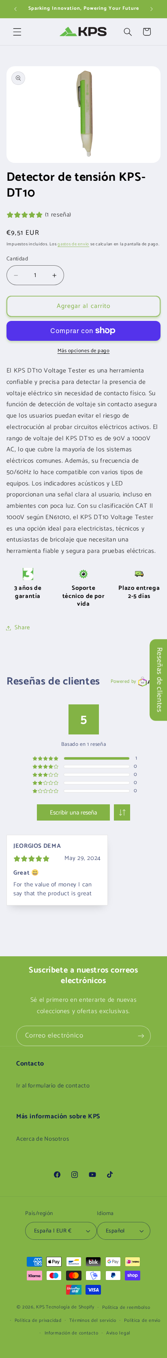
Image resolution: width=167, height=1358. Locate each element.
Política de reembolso (126, 1307)
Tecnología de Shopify (70, 1307)
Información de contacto (71, 1333)
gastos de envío (73, 244)
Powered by (123, 681)
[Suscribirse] (141, 1036)
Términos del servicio (92, 1320)
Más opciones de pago (84, 351)
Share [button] (22, 627)
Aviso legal (118, 1333)
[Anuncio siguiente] (152, 9)
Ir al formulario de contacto (53, 1086)
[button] (17, 31)
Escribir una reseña (73, 813)
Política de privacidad (38, 1320)
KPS (40, 1307)
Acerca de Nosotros (42, 1139)
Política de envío (142, 1320)
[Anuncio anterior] (15, 9)
